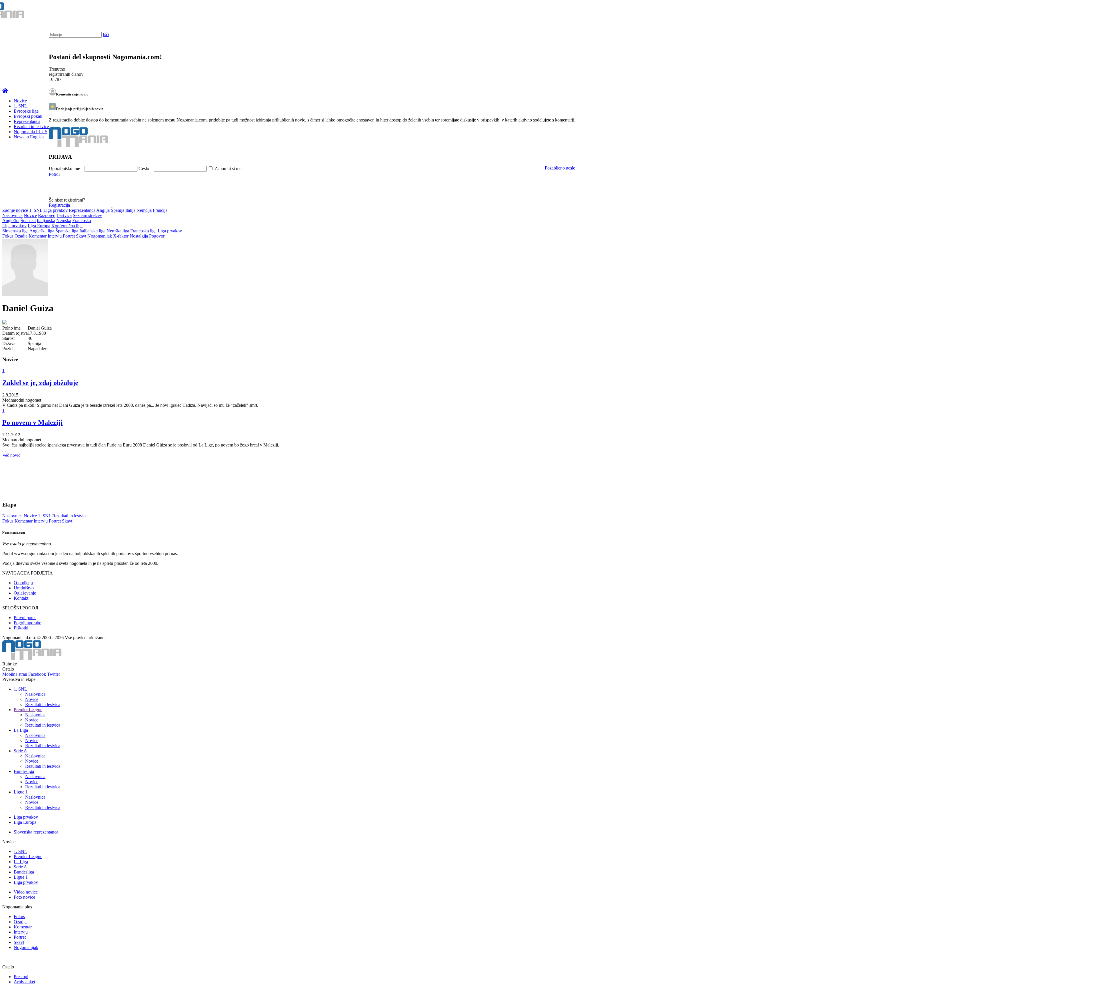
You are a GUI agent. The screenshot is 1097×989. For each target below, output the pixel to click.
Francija (160, 210)
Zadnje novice (15, 210)
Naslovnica (12, 215)
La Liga (21, 730)
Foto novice (24, 897)
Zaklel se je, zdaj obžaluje (40, 382)
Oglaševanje (25, 593)
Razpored (46, 215)
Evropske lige (26, 111)
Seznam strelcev (87, 215)
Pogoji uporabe (27, 622)
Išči (106, 34)
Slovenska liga (15, 230)
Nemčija (144, 210)
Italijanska (46, 220)
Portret (69, 236)
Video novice (26, 892)
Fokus (7, 236)
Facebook (37, 674)
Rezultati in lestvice (31, 126)
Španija (117, 210)
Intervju (55, 236)
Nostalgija (139, 236)
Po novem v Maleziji (32, 422)
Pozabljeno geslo (560, 168)
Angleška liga (41, 230)
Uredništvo (24, 587)
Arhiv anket (24, 981)
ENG (1081, 11)
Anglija (103, 210)
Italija (130, 210)
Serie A (20, 750)
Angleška (10, 220)
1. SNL (20, 105)
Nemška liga (118, 230)
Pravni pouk (25, 617)
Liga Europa (39, 225)
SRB (1070, 11)
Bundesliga (24, 771)
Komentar (38, 236)
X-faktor (121, 236)
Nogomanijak (99, 236)
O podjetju (23, 582)
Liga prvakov (55, 210)
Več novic (11, 455)
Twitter (53, 674)
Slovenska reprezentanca (36, 832)
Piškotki (21, 627)
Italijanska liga (92, 230)
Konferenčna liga (67, 225)
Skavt (81, 236)
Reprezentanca (27, 121)
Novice (20, 100)
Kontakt (21, 598)
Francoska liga (143, 230)
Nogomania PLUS (30, 131)
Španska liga (66, 230)
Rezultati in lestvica (42, 704)
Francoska (81, 220)
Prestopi (21, 976)
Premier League (28, 709)
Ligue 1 (21, 791)
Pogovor (157, 236)
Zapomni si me (228, 168)
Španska (28, 220)
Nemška (63, 220)
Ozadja (21, 236)
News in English (29, 136)
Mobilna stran (14, 674)
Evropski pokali (28, 116)
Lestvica (64, 215)
